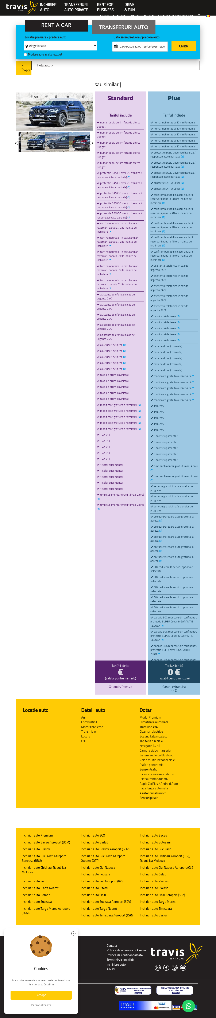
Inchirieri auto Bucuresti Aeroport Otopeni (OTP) (103, 858)
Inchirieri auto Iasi (33, 881)
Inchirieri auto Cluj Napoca (98, 867)
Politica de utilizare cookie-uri (126, 950)
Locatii (104, 16)
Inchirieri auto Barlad (94, 842)
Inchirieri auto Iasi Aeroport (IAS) (102, 881)
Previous (16, 142)
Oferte (135, 16)
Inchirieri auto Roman (36, 895)
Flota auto (43, 65)
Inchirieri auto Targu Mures (158, 901)
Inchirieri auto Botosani (155, 842)
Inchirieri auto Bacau (153, 835)
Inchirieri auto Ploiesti (154, 888)
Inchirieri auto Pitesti (94, 888)
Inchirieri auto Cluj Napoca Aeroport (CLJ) (166, 867)
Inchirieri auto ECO (93, 835)
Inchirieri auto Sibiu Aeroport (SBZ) (162, 895)
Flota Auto (120, 16)
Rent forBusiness (105, 4)
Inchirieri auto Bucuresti (155, 849)
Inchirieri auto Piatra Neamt (40, 888)
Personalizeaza (41, 1005)
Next (92, 142)
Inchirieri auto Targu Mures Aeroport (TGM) (46, 911)
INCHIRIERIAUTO (48, 4)
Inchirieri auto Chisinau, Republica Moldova (44, 870)
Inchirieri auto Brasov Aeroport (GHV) (105, 849)
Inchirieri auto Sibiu (93, 895)
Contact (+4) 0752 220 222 (175, 16)
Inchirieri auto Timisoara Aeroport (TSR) (107, 915)
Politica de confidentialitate (125, 955)
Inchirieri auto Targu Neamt (99, 908)
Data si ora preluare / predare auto (136, 37)
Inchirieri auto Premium (37, 835)
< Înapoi (26, 68)
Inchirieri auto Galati (153, 874)
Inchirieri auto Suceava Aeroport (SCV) (106, 901)
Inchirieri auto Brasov (36, 849)
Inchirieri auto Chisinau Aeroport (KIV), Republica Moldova (165, 858)
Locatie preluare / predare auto (45, 37)
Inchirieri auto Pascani (154, 881)
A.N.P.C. (112, 969)
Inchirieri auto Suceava (37, 901)
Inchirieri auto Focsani (95, 874)
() (128, 177)
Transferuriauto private (76, 4)
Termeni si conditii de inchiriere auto (121, 962)
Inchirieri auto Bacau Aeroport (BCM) (46, 842)
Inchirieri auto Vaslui (153, 915)
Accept (41, 995)
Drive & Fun (129, 4)
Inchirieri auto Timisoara (156, 908)
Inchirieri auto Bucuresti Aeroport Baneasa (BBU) (44, 858)
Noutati (149, 16)
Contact (112, 945)
